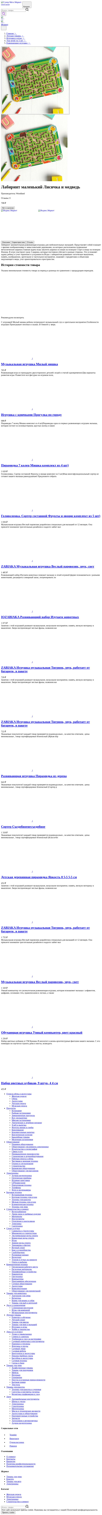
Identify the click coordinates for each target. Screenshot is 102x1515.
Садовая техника (19, 1360)
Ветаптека (16, 1298)
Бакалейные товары (21, 1137)
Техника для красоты (21, 1199)
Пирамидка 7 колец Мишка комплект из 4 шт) (35, 465)
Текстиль (16, 1384)
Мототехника (18, 1409)
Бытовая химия (19, 1382)
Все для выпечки (19, 1118)
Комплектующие (19, 1288)
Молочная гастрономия (22, 1139)
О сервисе (11, 1456)
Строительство (18, 1166)
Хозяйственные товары (22, 1368)
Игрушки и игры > (15, 38)
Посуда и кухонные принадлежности (28, 1380)
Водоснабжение (19, 1211)
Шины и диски (18, 1401)
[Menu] (3, 28)
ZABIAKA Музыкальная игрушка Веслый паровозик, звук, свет (47, 566)
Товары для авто (13, 1481)
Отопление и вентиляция (23, 1221)
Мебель (15, 1372)
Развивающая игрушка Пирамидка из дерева (34, 776)
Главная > (11, 33)
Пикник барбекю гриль (22, 1356)
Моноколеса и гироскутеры (24, 1233)
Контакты (10, 1459)
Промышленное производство (25, 1154)
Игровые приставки (21, 1180)
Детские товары (13, 1315)
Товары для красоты (15, 1387)
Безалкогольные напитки (23, 1132)
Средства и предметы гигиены (26, 1392)
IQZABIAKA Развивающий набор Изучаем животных (40, 617)
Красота (10, 1479)
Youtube (13, 1435)
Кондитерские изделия (22, 1135)
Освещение (17, 1377)
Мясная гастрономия (21, 1120)
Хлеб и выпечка (19, 1125)
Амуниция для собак (21, 1296)
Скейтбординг (18, 1252)
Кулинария (17, 1111)
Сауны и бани (18, 1363)
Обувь (14, 1098)
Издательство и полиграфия (24, 1149)
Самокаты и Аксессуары (23, 1231)
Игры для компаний (21, 1310)
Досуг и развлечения (15, 1305)
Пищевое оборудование (22, 1144)
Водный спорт (18, 1248)
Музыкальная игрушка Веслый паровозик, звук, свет (40, 982)
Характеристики (18, 242)
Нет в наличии (8, 208)
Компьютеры (18, 1279)
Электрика (16, 1223)
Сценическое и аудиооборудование (27, 1156)
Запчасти (16, 1418)
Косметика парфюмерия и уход (26, 1394)
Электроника (12, 1173)
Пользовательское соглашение (20, 1466)
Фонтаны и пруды (20, 1346)
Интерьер (16, 1375)
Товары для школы (20, 1322)
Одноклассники (17, 1442)
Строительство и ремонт (17, 1209)
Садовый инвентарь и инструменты (28, 1341)
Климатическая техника (22, 1204)
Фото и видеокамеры (21, 1190)
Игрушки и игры (19, 1327)
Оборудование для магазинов (25, 1171)
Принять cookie (8, 1513)
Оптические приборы (21, 1178)
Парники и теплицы (21, 1344)
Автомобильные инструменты (25, 1399)
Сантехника (17, 1226)
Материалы (17, 1216)
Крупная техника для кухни (24, 1197)
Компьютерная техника (17, 1264)
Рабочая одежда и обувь (22, 1159)
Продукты (11, 1108)
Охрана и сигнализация (22, 1163)
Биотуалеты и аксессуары (23, 1353)
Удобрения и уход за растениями (26, 1339)
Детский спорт (18, 1320)
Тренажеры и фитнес (21, 1245)
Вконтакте (14, 1438)
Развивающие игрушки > (18, 43)
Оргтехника (17, 1276)
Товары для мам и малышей (24, 1324)
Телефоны (16, 1187)
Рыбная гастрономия (21, 1113)
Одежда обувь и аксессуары (18, 1094)
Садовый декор (19, 1348)
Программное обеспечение (24, 1281)
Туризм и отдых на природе (24, 1260)
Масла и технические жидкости (26, 1411)
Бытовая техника (14, 1192)
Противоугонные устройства (25, 1416)
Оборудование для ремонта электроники (30, 1147)
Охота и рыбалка (19, 1262)
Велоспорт (16, 1257)
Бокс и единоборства (21, 1250)
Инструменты (18, 1219)
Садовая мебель (19, 1351)
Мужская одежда (19, 1106)
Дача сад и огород (14, 1332)
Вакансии (10, 1461)
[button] (51, 148)
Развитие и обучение (21, 1317)
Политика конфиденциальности (20, 1464)
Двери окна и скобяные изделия (26, 1214)
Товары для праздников (22, 1370)
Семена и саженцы (20, 1336)
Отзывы (30, 242)
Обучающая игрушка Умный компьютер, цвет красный (41, 1032)
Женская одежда (19, 1096)
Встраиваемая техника (22, 1195)
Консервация (18, 1130)
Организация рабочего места (25, 1267)
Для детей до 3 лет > (16, 41)
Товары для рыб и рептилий (24, 1303)
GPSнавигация (18, 1183)
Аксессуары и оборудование (24, 1413)
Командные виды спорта (23, 1238)
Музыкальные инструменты (24, 1312)
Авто (8, 1397)
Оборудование (13, 1142)
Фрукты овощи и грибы (22, 1127)
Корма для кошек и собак (23, 1300)
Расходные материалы (22, 1269)
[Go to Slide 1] (35, 80)
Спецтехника (18, 1406)
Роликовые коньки (20, 1255)
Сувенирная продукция (22, 1308)
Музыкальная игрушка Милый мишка (29, 364)
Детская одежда (19, 1103)
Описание (6, 242)
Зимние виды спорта (21, 1243)
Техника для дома (20, 1207)
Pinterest (13, 1446)
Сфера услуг (17, 1151)
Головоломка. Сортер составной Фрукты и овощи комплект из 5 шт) (50, 516)
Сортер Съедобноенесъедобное (23, 826)
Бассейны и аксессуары (22, 1358)
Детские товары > (15, 36)
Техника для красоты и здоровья (26, 1389)
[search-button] (3, 14)
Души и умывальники (22, 1334)
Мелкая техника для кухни (24, 1202)
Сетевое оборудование (22, 1284)
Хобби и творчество (21, 1329)
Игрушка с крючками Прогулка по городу (31, 414)
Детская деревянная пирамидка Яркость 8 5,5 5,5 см (39, 877)
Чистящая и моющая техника (25, 1161)
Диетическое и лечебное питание (27, 1123)
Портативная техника (21, 1185)
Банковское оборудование (23, 1168)
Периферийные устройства (24, 1272)
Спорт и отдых (13, 1228)
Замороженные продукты (23, 1115)
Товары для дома (14, 1365)
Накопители (17, 1274)
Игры (14, 1240)
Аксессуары (17, 1101)
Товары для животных (16, 1293)
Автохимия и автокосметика (25, 1421)
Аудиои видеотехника (22, 1175)
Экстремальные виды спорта (25, 1235)
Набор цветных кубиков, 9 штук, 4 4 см (29, 1083)
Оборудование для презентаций (26, 1291)
